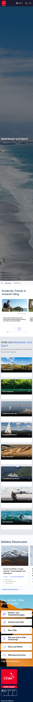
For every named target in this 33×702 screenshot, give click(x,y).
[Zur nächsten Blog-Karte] (19, 328)
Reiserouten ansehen (10, 589)
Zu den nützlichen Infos (10, 661)
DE (19, 3)
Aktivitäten (8, 283)
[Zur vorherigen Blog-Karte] (15, 328)
